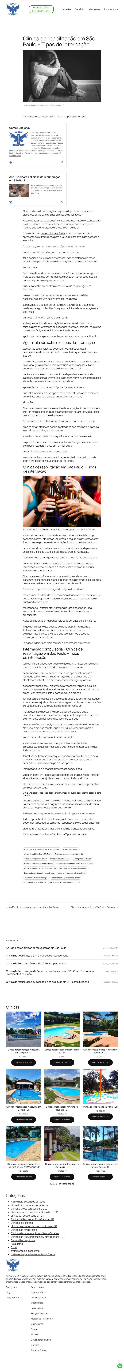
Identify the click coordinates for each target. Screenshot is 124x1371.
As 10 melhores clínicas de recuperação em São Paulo (33, 907)
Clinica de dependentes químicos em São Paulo (42, 849)
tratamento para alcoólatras (35, 882)
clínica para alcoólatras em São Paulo (38, 863)
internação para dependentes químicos (39, 873)
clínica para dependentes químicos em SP (34, 1226)
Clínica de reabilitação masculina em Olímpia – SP (23, 1108)
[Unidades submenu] (72, 9)
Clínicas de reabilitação (56, 105)
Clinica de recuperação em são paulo (69, 854)
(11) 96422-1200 (41, 11)
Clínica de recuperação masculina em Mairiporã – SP (24, 1051)
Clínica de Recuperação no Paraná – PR (32, 1219)
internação (48, 211)
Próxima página (66, 1183)
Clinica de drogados (70, 849)
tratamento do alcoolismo (25, 1250)
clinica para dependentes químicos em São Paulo (74, 863)
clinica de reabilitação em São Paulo (37, 854)
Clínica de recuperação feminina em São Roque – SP (62, 1165)
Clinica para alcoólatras (82, 859)
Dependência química (23, 1240)
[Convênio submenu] (85, 9)
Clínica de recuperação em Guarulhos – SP (34, 1212)
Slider (14, 1247)
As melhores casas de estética (28, 1201)
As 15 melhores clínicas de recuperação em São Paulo (36, 947)
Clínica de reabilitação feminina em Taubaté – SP (62, 1108)
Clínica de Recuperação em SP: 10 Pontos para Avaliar (36, 963)
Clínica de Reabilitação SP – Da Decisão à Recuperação (37, 955)
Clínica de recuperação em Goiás (29, 1208)
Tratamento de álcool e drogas (35, 878)
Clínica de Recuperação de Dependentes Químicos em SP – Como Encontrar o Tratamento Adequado (50, 972)
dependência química (53, 233)
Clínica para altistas (22, 1222)
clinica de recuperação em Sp (35, 859)
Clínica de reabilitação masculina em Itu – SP (62, 1051)
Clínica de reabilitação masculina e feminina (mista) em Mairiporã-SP (23, 1165)
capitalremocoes (37, 105)
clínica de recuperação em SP (27, 1215)
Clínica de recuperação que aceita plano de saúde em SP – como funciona (47, 981)
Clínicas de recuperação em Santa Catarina (35, 1233)
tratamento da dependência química (71, 873)
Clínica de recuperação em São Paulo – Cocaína (93, 907)
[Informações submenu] (101, 9)
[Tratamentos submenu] (117, 9)
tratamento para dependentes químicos (33, 1254)
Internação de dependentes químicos (73, 868)
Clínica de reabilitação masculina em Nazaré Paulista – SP (100, 1165)
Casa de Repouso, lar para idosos (29, 1205)
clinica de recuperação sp (60, 859)
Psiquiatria (17, 1243)
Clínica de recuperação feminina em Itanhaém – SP (100, 1051)
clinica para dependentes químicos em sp (40, 868)
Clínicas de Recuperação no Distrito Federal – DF (38, 1236)
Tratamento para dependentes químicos (64, 882)
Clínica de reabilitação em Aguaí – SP (100, 1106)
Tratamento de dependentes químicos (65, 878)
